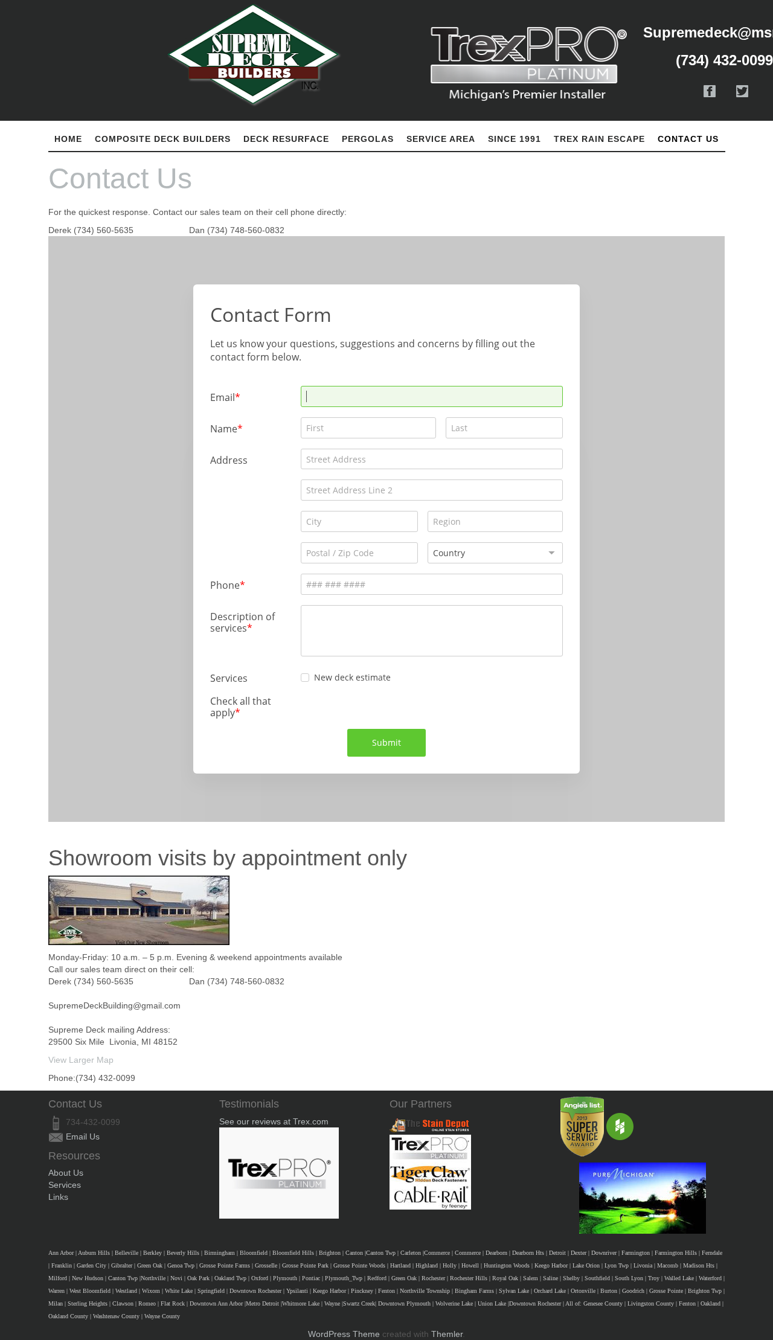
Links (58, 1197)
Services (64, 1185)
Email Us (83, 1136)
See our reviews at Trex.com (274, 1121)
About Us (65, 1173)
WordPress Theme (344, 1334)
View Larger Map (83, 1060)
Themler (447, 1334)
